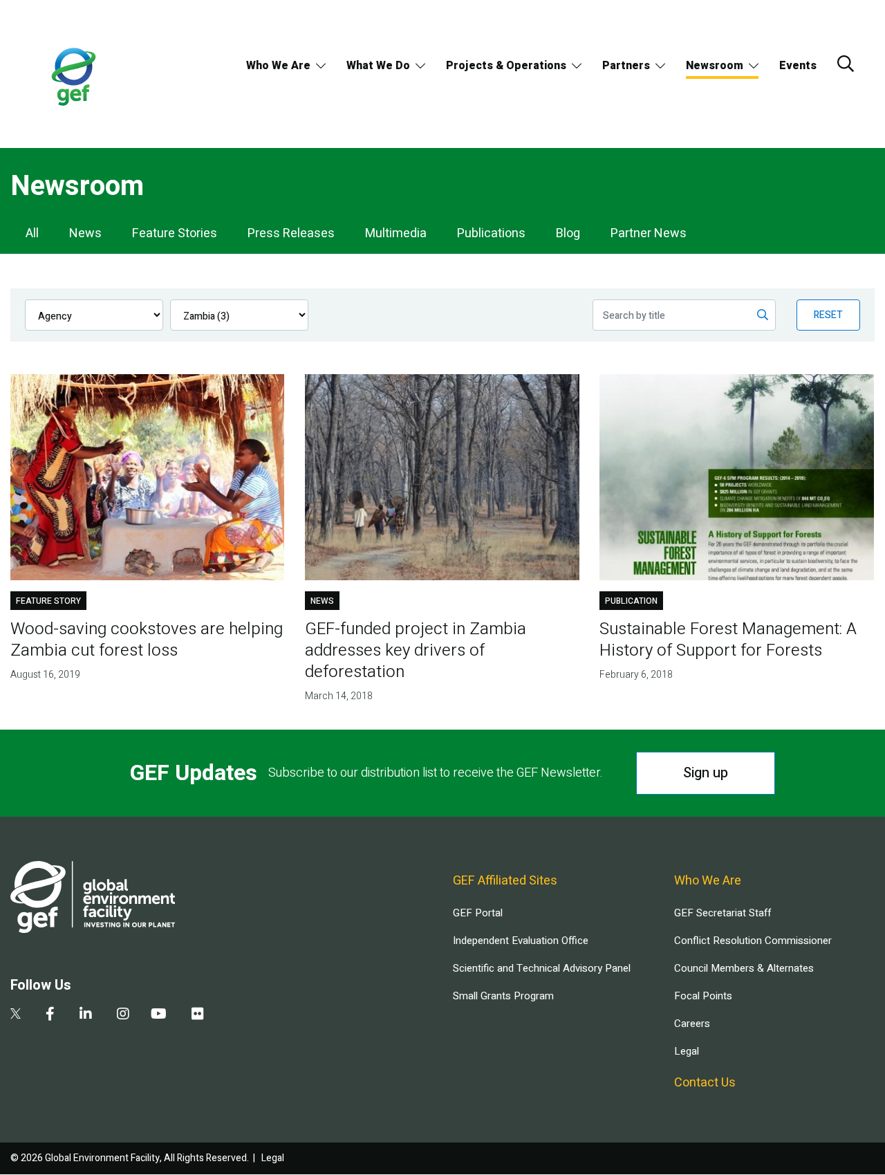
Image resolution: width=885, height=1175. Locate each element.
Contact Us (705, 1082)
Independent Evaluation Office (520, 940)
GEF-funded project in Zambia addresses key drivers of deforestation (415, 650)
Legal (686, 1051)
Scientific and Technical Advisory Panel (542, 968)
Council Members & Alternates (744, 968)
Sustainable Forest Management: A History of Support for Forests (728, 640)
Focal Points (703, 995)
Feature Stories (174, 233)
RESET (828, 315)
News (85, 233)
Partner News (649, 233)
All (32, 233)
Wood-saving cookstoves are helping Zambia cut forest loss (146, 640)
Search (845, 63)
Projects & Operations (506, 65)
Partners (626, 65)
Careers (692, 1023)
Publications (491, 233)
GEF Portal (478, 912)
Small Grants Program (503, 995)
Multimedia (396, 233)
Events (798, 65)
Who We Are (278, 65)
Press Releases (291, 233)
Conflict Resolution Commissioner (753, 940)
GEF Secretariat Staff (722, 912)
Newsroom (714, 65)
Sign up (705, 773)
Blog (568, 233)
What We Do (378, 65)
